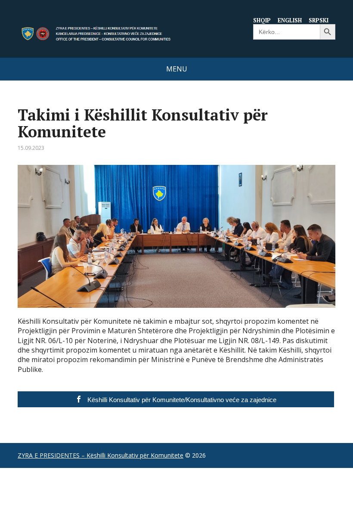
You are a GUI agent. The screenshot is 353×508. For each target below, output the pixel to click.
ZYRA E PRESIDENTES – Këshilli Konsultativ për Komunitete (100, 455)
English (290, 20)
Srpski (318, 20)
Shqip (262, 20)
